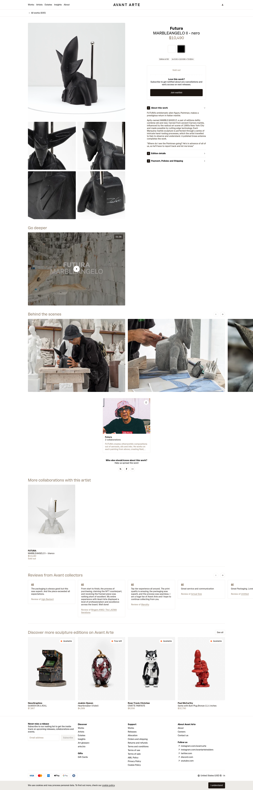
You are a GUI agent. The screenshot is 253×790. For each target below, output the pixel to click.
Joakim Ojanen (85, 703)
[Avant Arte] (126, 5)
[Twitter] (120, 468)
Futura (176, 28)
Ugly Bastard (47, 599)
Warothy (145, 604)
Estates (48, 4)
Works (31, 4)
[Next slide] (222, 314)
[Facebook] (126, 468)
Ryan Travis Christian (139, 703)
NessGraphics (35, 703)
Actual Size (196, 594)
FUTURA (32, 550)
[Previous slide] (215, 314)
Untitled (245, 594)
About (67, 4)
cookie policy (108, 785)
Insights (58, 4)
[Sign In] (222, 4)
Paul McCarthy (185, 703)
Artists (39, 4)
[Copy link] (132, 468)
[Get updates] (146, 402)
